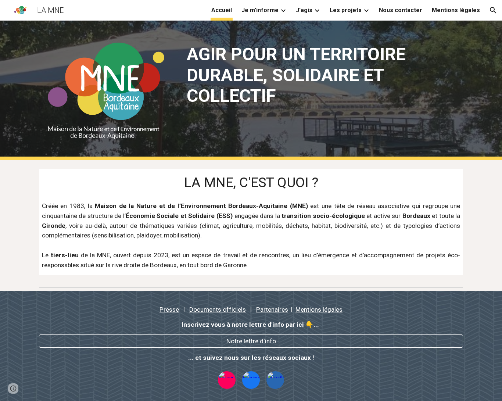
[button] (493, 10)
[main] (323, 75)
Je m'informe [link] (260, 10)
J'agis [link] (304, 10)
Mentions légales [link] (456, 10)
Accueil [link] (221, 10)
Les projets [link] (346, 10)
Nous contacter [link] (400, 10)
